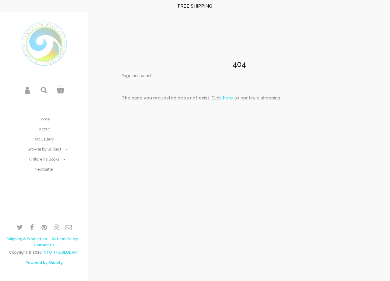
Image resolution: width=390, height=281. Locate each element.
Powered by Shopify (44, 263)
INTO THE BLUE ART (61, 252)
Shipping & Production (26, 239)
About (44, 129)
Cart (60, 89)
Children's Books (44, 159)
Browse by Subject (44, 149)
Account (27, 89)
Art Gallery (44, 139)
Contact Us (44, 245)
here (228, 98)
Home (44, 119)
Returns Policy (65, 239)
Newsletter (44, 169)
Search (44, 89)
